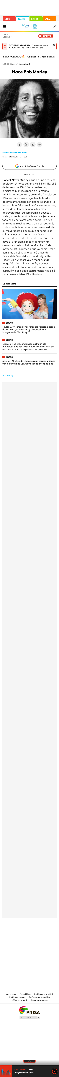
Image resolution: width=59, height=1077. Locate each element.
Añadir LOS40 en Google (32, 166)
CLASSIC (21, 19)
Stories (47, 932)
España (6, 36)
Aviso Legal (11, 994)
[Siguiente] (54, 56)
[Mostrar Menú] (4, 26)
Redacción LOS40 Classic (14, 152)
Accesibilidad (25, 994)
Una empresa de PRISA (29, 1010)
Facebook (19, 144)
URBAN (48, 19)
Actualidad (24, 64)
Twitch (41, 932)
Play (54, 1071)
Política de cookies (17, 997)
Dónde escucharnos (39, 1000)
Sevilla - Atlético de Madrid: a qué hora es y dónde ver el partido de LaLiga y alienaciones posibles (28, 362)
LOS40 (7, 19)
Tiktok (17, 932)
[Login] (54, 26)
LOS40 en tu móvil (19, 1000)
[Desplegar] (29, 1061)
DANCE (34, 19)
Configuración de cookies (39, 997)
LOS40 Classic (9, 64)
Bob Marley (7, 375)
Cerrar (54, 45)
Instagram (11, 932)
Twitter (26, 144)
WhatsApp (33, 144)
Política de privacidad (43, 994)
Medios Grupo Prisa (29, 1017)
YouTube (23, 932)
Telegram (39, 144)
